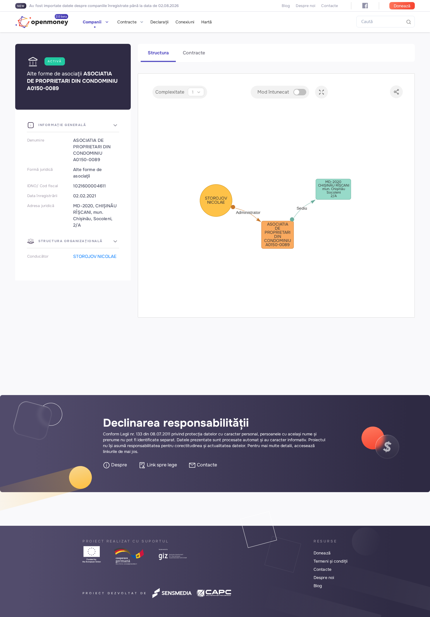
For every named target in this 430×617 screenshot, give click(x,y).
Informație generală (61, 125)
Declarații (159, 22)
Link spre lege (161, 465)
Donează (402, 6)
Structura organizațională (70, 241)
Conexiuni (185, 22)
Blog (286, 5)
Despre (118, 465)
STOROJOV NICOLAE (94, 256)
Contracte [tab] (194, 53)
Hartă (206, 22)
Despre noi (305, 5)
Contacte (329, 5)
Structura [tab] (158, 53)
